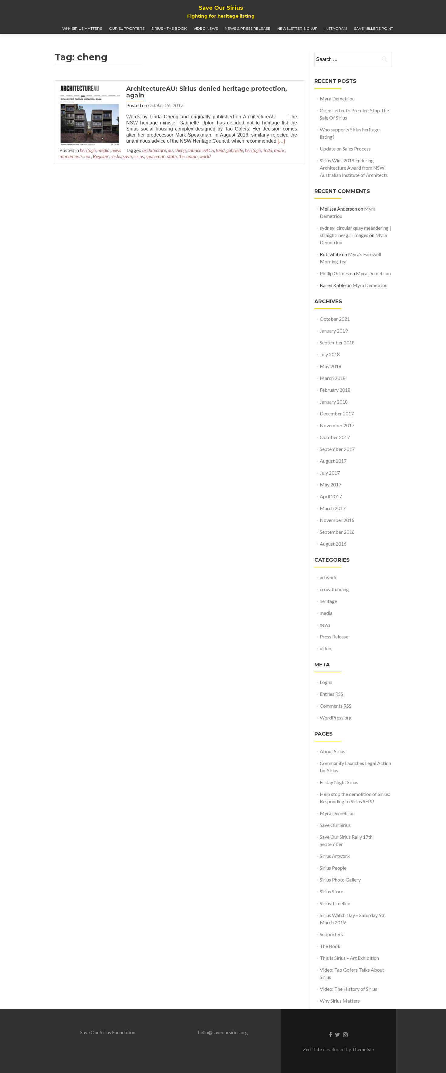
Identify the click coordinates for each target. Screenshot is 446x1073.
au (170, 150)
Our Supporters (126, 28)
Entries (331, 694)
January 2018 (334, 401)
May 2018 (330, 366)
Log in (326, 682)
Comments (335, 706)
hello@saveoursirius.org (223, 1032)
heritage (88, 150)
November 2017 (337, 425)
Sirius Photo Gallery (340, 879)
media (103, 150)
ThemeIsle (363, 1049)
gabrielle (234, 150)
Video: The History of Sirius (348, 989)
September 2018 (337, 342)
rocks (115, 156)
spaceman (155, 156)
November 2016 (337, 520)
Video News (206, 28)
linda (267, 150)
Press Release (334, 636)
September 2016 (337, 532)
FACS (208, 150)
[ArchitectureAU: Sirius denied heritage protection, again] (89, 115)
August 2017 (333, 461)
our (87, 156)
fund (220, 150)
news (116, 150)
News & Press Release (247, 28)
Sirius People (333, 868)
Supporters (331, 934)
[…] (281, 141)
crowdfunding (334, 589)
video (325, 648)
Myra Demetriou (337, 98)
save (127, 156)
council (194, 150)
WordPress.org (336, 717)
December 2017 (337, 413)
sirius (138, 156)
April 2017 (331, 496)
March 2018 (333, 378)
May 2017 (330, 484)
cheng (180, 150)
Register (101, 156)
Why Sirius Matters (82, 28)
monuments (71, 156)
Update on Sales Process (346, 148)
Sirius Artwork (335, 856)
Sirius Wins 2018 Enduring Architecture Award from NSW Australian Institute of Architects (354, 167)
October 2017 (335, 437)
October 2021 (335, 319)
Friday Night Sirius (339, 782)
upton (192, 156)
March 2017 (333, 508)
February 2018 (335, 390)
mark (279, 150)
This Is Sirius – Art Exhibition (349, 958)
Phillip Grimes (334, 273)
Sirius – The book (169, 28)
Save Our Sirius (335, 825)
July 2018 (330, 354)
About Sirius (332, 751)
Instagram (336, 28)
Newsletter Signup (297, 28)
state (172, 156)
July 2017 (330, 473)
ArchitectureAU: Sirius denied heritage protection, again (206, 92)
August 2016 (333, 544)
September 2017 (337, 449)
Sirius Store (331, 891)
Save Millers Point (373, 28)
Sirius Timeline (335, 903)
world (205, 156)
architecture (154, 150)
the (181, 156)
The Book (330, 946)
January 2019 (334, 330)
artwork (328, 577)
